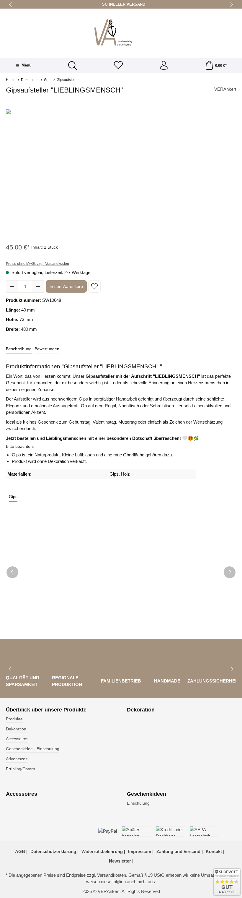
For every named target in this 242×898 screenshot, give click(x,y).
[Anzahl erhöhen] (38, 286)
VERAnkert (225, 89)
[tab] (19, 349)
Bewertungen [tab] (47, 348)
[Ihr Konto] (163, 66)
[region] (121, 172)
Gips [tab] (13, 496)
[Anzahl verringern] (12, 286)
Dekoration (16, 729)
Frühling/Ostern (20, 769)
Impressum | (140, 851)
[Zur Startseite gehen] (121, 32)
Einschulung (138, 803)
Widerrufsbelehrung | (103, 851)
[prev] (12, 572)
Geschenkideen (146, 794)
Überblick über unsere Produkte (46, 710)
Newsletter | (121, 860)
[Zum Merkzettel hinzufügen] (94, 286)
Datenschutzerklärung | (54, 851)
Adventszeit (16, 759)
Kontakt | (215, 851)
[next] (230, 572)
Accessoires (17, 739)
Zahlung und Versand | (179, 851)
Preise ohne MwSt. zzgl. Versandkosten (37, 264)
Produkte (14, 719)
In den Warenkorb (66, 286)
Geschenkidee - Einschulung (32, 749)
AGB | (21, 851)
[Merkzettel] (118, 66)
